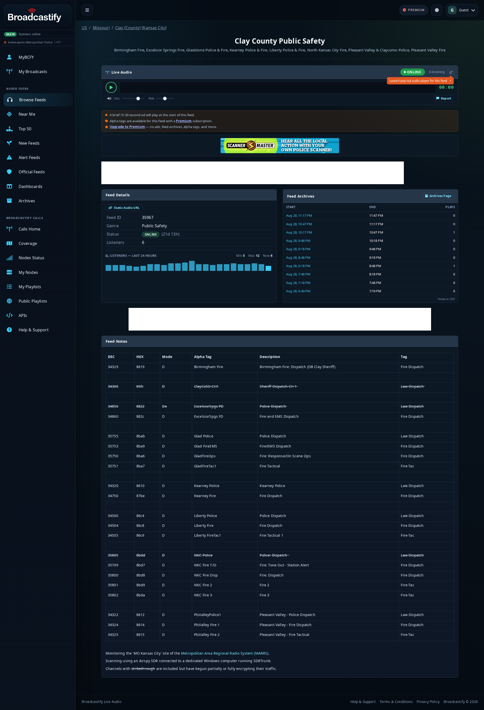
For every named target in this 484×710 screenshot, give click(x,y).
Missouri (101, 27)
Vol (117, 98)
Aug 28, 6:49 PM (298, 291)
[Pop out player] (450, 72)
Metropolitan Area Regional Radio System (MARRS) (224, 653)
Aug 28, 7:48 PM (298, 274)
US (84, 27)
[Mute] (109, 98)
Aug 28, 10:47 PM (299, 224)
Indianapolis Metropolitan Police (30, 42)
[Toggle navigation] (87, 10)
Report (445, 98)
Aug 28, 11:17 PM (299, 215)
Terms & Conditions (396, 701)
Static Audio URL (126, 208)
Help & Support (363, 701)
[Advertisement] (252, 173)
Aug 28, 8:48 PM (298, 257)
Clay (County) (128, 27)
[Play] (111, 87)
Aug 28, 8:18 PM (298, 266)
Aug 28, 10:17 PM (299, 232)
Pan (151, 98)
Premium (184, 121)
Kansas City (154, 27)
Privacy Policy (428, 701)
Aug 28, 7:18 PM (298, 282)
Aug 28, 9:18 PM (298, 249)
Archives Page (440, 196)
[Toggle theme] (436, 10)
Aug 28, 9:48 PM (298, 240)
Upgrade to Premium (127, 126)
